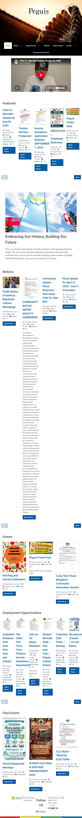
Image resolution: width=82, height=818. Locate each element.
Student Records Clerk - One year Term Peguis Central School (47, 650)
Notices (14, 316)
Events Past (21, 774)
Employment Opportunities (7, 679)
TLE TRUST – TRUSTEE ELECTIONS (63, 755)
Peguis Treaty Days (70, 122)
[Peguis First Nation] (41, 816)
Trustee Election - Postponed (25, 132)
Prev (4, 177)
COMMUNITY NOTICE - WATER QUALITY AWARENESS (30, 309)
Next (77, 177)
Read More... (7, 150)
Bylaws (55, 154)
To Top (61, 798)
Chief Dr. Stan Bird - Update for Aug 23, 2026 (9, 118)
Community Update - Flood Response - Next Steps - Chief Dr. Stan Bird (50, 290)
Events (71, 138)
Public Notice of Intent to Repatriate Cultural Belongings (10, 299)
